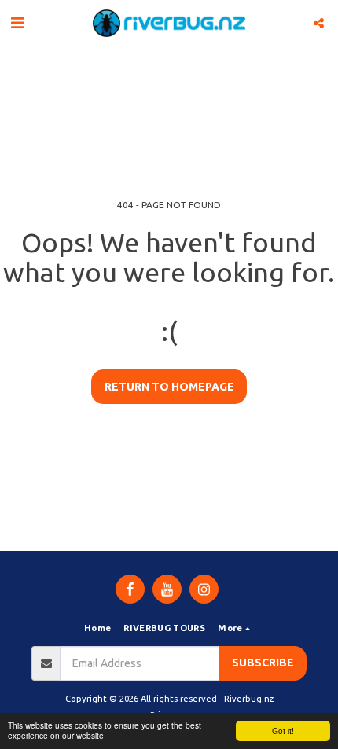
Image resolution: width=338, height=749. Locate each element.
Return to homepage (169, 386)
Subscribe (263, 662)
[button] (17, 22)
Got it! (283, 730)
